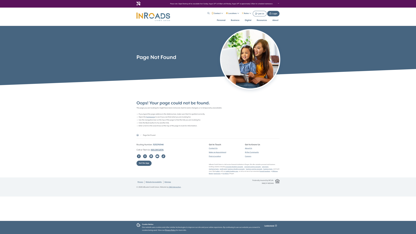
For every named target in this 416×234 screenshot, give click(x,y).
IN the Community (252, 152)
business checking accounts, (236, 169)
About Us (248, 148)
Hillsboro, (275, 171)
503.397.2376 (157, 150)
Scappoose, (217, 173)
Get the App (144, 163)
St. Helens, (226, 173)
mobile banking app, (232, 171)
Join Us (261, 14)
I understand (269, 226)
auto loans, (265, 167)
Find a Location (215, 156)
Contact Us (213, 148)
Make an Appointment (217, 152)
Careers (248, 156)
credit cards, (223, 169)
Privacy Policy (170, 230)
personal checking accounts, (234, 167)
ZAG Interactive (175, 187)
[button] (208, 13)
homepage (150, 117)
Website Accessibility (154, 182)
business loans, (268, 169)
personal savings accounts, (252, 167)
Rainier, (211, 173)
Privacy (140, 182)
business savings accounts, (254, 169)
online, (218, 171)
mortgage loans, (214, 169)
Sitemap (167, 182)
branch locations (265, 171)
